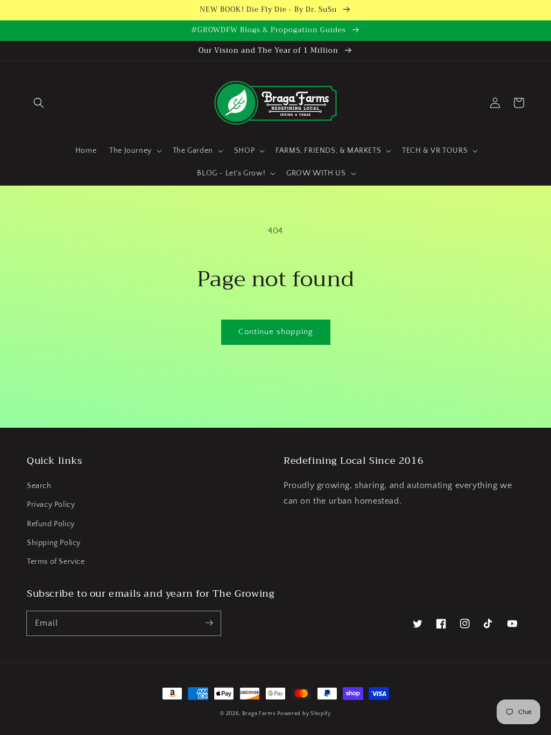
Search (39, 486)
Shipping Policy (54, 543)
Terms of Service (56, 561)
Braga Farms (259, 714)
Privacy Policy (51, 504)
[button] (39, 103)
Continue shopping (275, 331)
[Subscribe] (209, 623)
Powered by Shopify (304, 714)
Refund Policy (51, 524)
